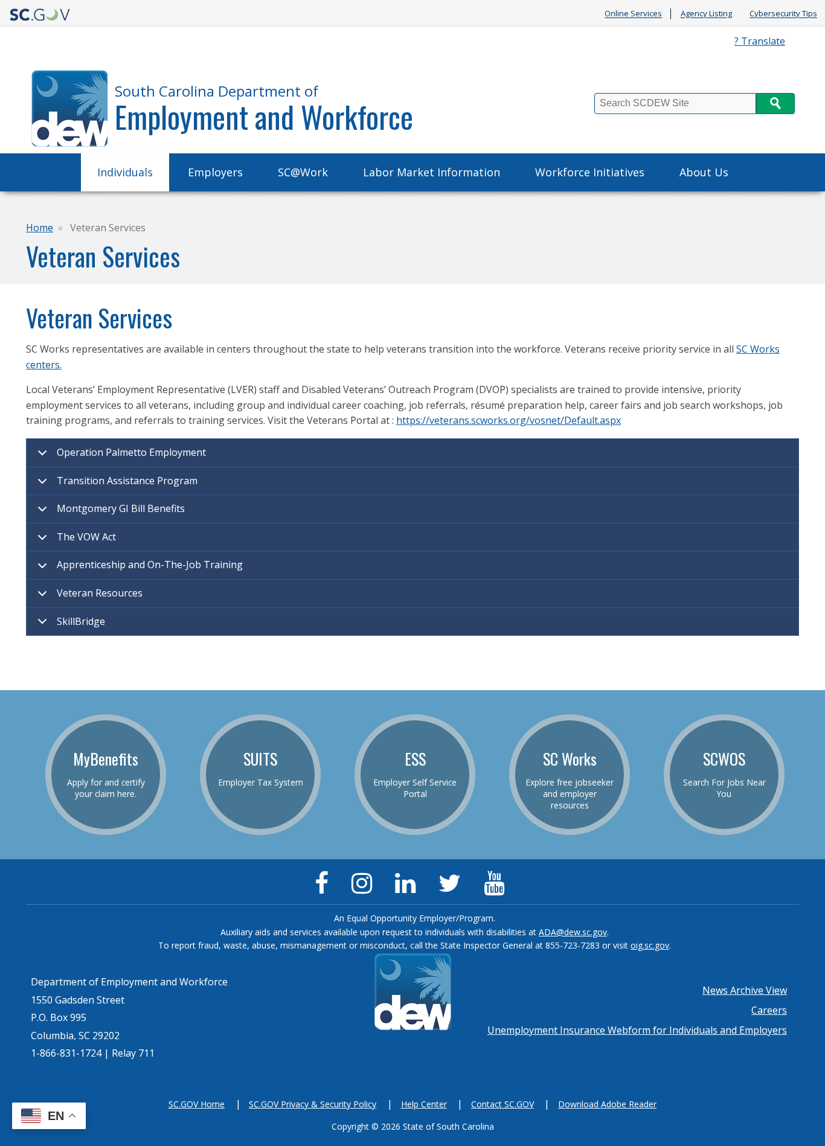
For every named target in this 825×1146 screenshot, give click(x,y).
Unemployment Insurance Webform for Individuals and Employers (637, 1030)
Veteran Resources (100, 593)
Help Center (424, 1104)
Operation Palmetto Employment (131, 452)
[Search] (775, 103)
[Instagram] (364, 888)
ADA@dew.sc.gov (573, 932)
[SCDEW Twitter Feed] (452, 888)
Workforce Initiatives (589, 172)
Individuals (125, 172)
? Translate (759, 41)
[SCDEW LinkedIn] (408, 888)
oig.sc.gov (650, 945)
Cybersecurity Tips (783, 13)
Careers (769, 1010)
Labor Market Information (431, 172)
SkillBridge (81, 621)
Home (39, 227)
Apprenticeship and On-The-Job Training (150, 564)
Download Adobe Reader (607, 1104)
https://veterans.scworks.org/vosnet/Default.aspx (508, 420)
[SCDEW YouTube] (497, 888)
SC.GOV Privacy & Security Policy (312, 1104)
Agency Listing (706, 13)
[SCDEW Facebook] (324, 888)
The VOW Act (86, 536)
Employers (215, 172)
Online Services (633, 13)
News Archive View (744, 990)
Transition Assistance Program (127, 480)
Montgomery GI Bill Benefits (121, 508)
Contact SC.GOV (502, 1104)
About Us (703, 172)
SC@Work (303, 172)
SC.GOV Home (197, 1104)
